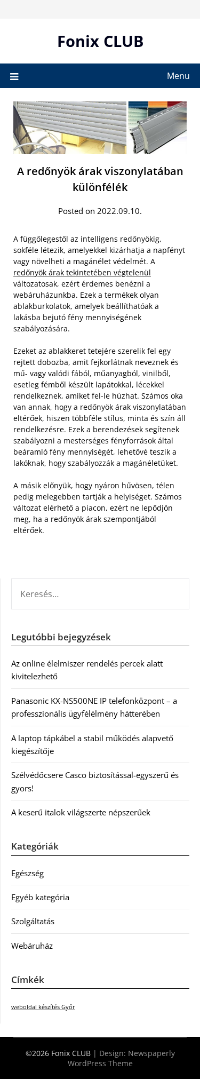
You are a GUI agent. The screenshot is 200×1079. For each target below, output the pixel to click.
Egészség (27, 873)
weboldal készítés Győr (43, 1007)
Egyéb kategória (40, 897)
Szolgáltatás (32, 921)
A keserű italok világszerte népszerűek (80, 812)
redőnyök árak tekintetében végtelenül (82, 272)
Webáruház (32, 945)
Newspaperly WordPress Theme (121, 1058)
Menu (178, 76)
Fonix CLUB (100, 40)
